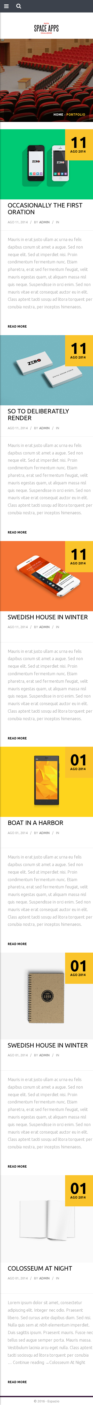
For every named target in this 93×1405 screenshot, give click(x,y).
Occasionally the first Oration (45, 209)
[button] (18, 6)
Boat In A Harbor (35, 822)
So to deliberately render (38, 414)
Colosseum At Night (40, 1268)
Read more (17, 326)
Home (58, 114)
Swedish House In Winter (48, 617)
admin (44, 222)
